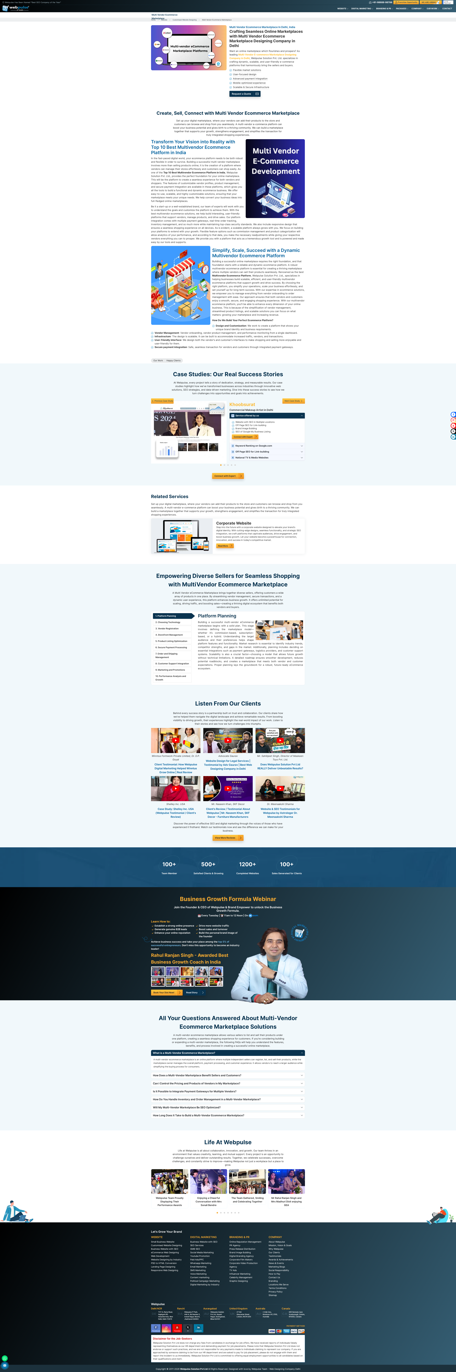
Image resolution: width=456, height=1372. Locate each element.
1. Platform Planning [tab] (165, 616)
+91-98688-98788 (382, 2)
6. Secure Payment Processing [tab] (171, 647)
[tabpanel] (250, 641)
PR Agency (234, 1245)
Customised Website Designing (166, 1245)
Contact (447, 8)
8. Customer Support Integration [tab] (172, 663)
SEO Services (197, 1245)
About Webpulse (277, 1242)
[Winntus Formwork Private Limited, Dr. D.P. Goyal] (175, 740)
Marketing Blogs (277, 1266)
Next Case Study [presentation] (292, 401)
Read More (223, 546)
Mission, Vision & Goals (280, 1245)
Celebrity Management (240, 1277)
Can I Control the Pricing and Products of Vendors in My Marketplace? (196, 1083)
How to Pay (274, 1274)
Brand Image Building (240, 1252)
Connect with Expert (243, 437)
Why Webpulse (276, 1249)
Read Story (191, 992)
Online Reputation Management (245, 1242)
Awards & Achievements (281, 1259)
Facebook (156, 1331)
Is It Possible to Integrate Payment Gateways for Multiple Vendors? (194, 1091)
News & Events (276, 1263)
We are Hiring (429, 2)
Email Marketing (198, 1266)
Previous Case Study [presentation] (163, 401)
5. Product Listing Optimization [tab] (171, 641)
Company (416, 8)
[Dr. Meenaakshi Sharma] (280, 788)
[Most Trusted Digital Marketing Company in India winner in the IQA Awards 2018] (216, 971)
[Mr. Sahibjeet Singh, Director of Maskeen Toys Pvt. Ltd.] (280, 740)
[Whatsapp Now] (5, 1358)
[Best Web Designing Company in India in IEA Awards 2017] (172, 971)
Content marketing (199, 1277)
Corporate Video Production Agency (243, 1265)
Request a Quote (241, 93)
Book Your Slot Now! (163, 992)
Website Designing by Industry (166, 1259)
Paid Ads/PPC (197, 1259)
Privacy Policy (276, 1291)
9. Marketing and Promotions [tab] (170, 670)
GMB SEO (195, 1249)
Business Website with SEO (164, 1249)
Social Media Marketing (202, 1252)
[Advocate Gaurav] (228, 740)
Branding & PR (383, 8)
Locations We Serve (278, 1284)
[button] (267, 416)
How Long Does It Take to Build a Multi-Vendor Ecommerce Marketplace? (198, 1115)
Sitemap (273, 1295)
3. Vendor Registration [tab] (167, 628)
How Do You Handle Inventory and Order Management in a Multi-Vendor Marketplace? (207, 1099)
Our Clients (274, 1252)
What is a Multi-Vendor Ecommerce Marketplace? (184, 1052)
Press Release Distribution (242, 1249)
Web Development (160, 1256)
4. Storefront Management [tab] (169, 635)
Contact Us (274, 1277)
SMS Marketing (198, 1270)
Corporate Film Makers (240, 1259)
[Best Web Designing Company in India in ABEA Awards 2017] (158, 971)
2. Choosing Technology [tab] (167, 622)
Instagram (167, 1331)
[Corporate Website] (182, 536)
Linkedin (198, 1331)
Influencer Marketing (239, 1274)
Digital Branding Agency (241, 1256)
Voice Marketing (198, 1274)
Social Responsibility (279, 1270)
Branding (273, 1281)
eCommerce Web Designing (165, 1252)
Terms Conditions (277, 1288)
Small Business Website (162, 1242)
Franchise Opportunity (407, 2)
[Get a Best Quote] (5, 1365)
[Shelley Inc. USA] (175, 788)
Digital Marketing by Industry (204, 1284)
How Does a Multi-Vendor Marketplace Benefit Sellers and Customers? (197, 1075)
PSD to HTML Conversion (164, 1263)
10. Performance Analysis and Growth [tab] (170, 678)
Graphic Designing (238, 1281)
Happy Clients (173, 360)
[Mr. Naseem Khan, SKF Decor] (228, 788)
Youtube (177, 1331)
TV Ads (233, 1270)
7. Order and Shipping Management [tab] (166, 655)
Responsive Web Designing (164, 1270)
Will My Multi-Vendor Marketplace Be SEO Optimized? (187, 1107)
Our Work (432, 8)
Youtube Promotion (200, 1256)
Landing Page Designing (163, 1266)
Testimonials (275, 1256)
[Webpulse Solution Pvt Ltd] (15, 8)
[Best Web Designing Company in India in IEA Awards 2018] (187, 971)
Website (341, 8)
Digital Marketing (361, 8)
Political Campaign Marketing (205, 1281)
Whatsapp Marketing (200, 1263)
